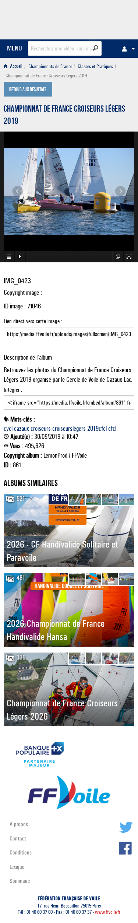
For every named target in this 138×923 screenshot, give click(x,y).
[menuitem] (126, 49)
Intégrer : (13, 389)
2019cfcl (97, 428)
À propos (19, 824)
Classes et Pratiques (95, 66)
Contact (18, 838)
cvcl (8, 428)
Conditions (21, 852)
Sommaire (20, 880)
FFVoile (99, 18)
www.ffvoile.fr (107, 912)
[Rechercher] (95, 48)
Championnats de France (50, 66)
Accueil (15, 66)
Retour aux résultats (27, 89)
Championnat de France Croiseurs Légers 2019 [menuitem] (46, 76)
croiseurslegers (69, 428)
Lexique (17, 866)
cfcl (112, 428)
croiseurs (41, 428)
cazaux (21, 428)
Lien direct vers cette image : (33, 321)
